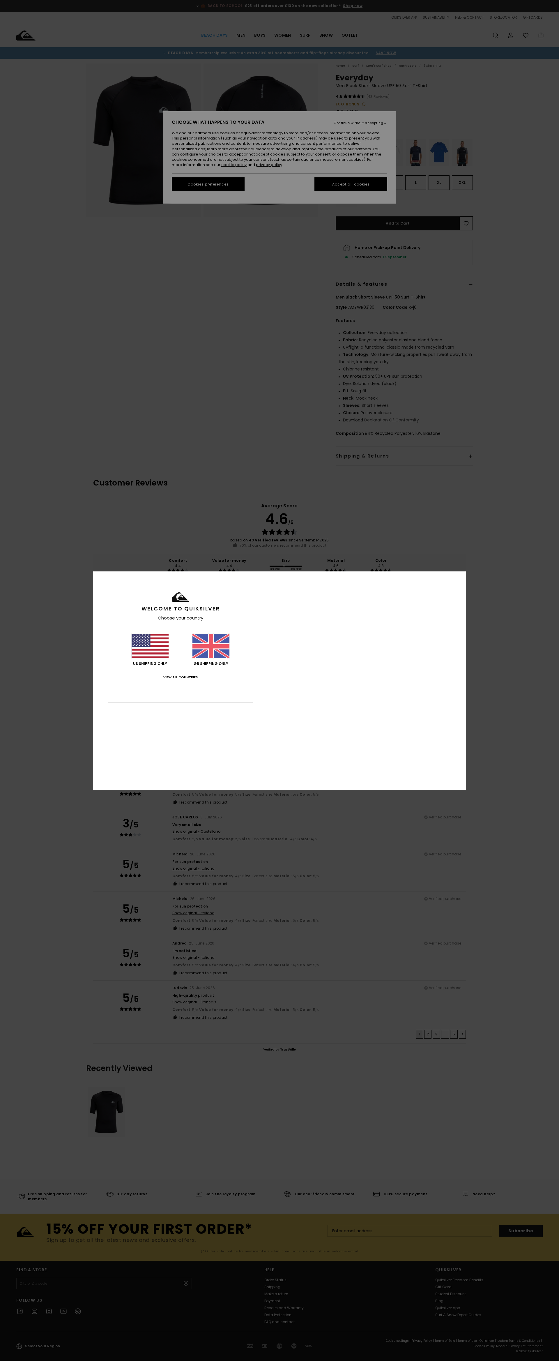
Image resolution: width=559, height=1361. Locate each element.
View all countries (180, 677)
